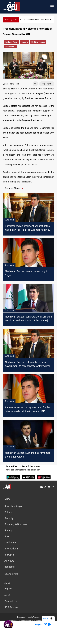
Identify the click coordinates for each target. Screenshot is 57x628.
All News (9, 560)
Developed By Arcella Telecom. (28, 617)
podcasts (9, 566)
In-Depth (9, 554)
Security (8, 518)
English (8, 589)
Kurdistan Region (11, 42)
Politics (8, 512)
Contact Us (10, 601)
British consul (10, 47)
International (11, 548)
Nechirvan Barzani (38, 42)
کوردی (7, 595)
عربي (7, 583)
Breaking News (11, 19)
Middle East (10, 542)
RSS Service (11, 607)
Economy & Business (15, 524)
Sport (7, 536)
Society (8, 530)
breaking (24, 42)
